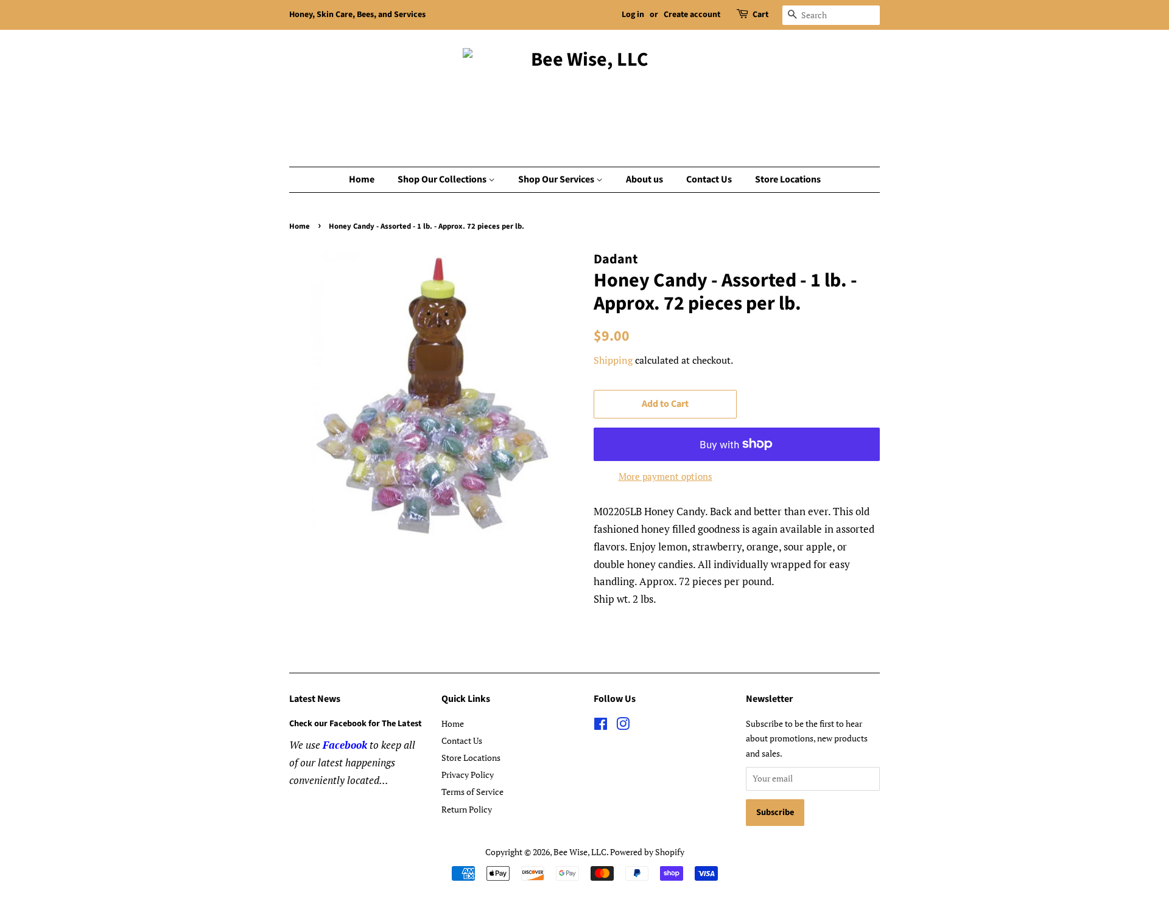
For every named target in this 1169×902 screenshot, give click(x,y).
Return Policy (466, 809)
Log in (633, 15)
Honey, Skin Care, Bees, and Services (357, 15)
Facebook (345, 745)
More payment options (665, 476)
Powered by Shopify (647, 852)
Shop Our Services (557, 179)
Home (361, 179)
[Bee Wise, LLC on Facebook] (601, 726)
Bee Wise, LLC (579, 852)
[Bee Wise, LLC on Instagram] (623, 726)
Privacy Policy (467, 774)
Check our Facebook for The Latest (355, 723)
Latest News (314, 699)
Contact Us (709, 179)
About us (644, 179)
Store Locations (788, 179)
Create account (692, 15)
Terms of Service (472, 791)
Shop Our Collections (443, 179)
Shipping (613, 360)
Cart (760, 15)
